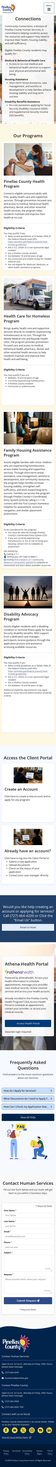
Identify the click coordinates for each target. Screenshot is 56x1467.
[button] (28, 1091)
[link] (49, 7)
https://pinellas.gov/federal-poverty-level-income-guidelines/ (28, 673)
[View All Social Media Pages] (30, 1437)
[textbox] (28, 1263)
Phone (7, 1242)
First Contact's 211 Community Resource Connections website (24, 561)
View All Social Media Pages (15, 1437)
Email (6, 1231)
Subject (7, 1252)
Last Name (9, 1221)
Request (8, 1274)
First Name (9, 1210)
